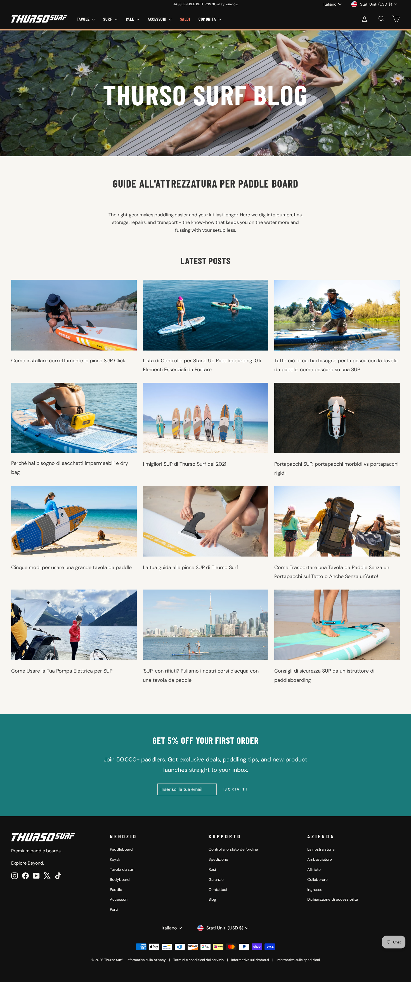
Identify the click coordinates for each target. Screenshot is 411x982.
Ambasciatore (319, 859)
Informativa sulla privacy (146, 960)
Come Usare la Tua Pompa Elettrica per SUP (61, 671)
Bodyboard (120, 879)
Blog (212, 899)
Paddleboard (121, 849)
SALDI (185, 19)
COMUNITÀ (208, 19)
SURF (108, 19)
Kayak (115, 859)
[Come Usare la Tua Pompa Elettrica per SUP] (74, 625)
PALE (130, 19)
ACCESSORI (157, 19)
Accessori (118, 899)
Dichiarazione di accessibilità (332, 899)
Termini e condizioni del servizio (198, 960)
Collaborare (317, 879)
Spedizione (218, 859)
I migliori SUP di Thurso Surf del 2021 (184, 464)
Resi (212, 869)
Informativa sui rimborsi (250, 960)
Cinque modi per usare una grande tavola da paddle (71, 567)
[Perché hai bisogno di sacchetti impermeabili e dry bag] (74, 418)
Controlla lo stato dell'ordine (233, 849)
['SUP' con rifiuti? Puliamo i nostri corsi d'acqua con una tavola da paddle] (205, 625)
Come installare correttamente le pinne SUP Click (68, 360)
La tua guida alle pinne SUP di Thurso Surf (190, 567)
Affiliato (314, 869)
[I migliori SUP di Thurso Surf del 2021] (205, 418)
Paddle (116, 889)
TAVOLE (84, 19)
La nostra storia (320, 849)
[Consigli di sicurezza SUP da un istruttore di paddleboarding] (337, 625)
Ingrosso (314, 889)
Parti (114, 909)
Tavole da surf (122, 869)
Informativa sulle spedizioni (298, 960)
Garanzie (216, 879)
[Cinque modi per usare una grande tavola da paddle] (74, 521)
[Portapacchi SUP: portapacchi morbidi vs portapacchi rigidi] (337, 418)
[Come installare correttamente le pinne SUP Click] (74, 315)
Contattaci (218, 889)
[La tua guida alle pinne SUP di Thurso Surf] (205, 521)
